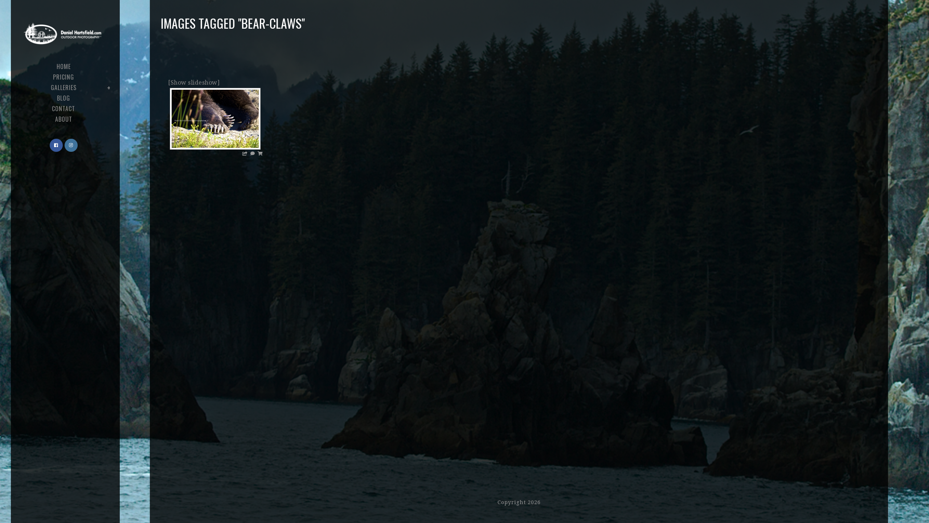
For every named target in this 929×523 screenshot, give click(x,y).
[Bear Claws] (215, 119)
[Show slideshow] (194, 82)
